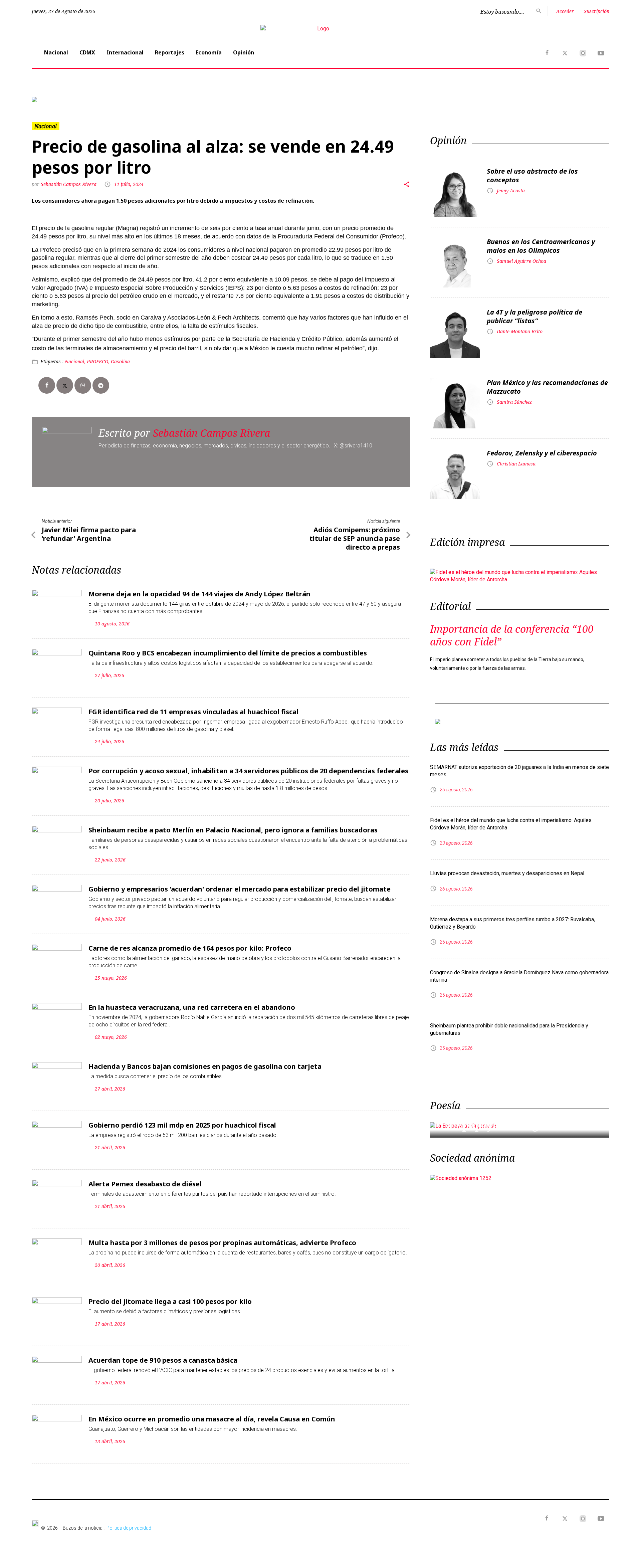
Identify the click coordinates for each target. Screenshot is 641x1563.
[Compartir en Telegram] (100, 385)
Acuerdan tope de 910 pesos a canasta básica (162, 1360)
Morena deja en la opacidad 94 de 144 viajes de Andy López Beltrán (199, 593)
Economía (209, 52)
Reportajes (169, 52)
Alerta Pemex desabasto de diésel (145, 1183)
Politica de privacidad (128, 1528)
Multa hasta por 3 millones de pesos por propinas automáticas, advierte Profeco (222, 1242)
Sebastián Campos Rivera (69, 184)
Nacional (56, 52)
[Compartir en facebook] (46, 385)
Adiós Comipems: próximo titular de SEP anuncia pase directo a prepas (354, 538)
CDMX (87, 52)
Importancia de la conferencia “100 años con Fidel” (512, 635)
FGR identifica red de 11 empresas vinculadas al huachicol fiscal (193, 711)
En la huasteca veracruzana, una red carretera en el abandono (191, 1007)
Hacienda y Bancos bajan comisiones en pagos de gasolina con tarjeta (205, 1066)
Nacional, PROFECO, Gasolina (97, 361)
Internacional (125, 52)
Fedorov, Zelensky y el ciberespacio (542, 452)
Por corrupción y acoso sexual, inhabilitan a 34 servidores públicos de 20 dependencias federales (248, 770)
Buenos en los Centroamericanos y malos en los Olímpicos (541, 246)
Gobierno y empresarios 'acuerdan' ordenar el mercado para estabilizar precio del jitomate (239, 889)
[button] (75, 99)
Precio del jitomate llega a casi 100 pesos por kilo (170, 1301)
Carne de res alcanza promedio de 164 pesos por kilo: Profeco (189, 948)
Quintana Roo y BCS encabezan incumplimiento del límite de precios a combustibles (227, 652)
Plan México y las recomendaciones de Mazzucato (547, 387)
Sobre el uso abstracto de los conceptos (532, 175)
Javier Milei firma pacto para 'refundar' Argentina (89, 534)
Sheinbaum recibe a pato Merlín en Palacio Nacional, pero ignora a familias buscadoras (233, 829)
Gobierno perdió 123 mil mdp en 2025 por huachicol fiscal (182, 1125)
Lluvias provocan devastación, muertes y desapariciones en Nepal (507, 873)
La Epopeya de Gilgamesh (506, 1125)
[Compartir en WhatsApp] (82, 385)
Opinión (243, 52)
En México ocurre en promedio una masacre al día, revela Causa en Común (211, 1418)
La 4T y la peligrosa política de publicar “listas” (534, 316)
